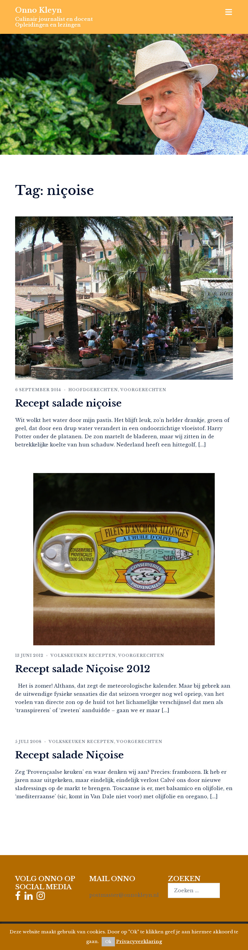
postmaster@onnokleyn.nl (124, 895)
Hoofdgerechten (93, 389)
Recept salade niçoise (68, 403)
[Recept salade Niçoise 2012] (124, 559)
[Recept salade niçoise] (124, 297)
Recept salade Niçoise (69, 755)
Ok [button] (108, 941)
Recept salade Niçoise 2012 (82, 669)
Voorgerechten (143, 389)
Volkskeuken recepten (83, 655)
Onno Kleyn (38, 10)
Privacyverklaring (139, 941)
